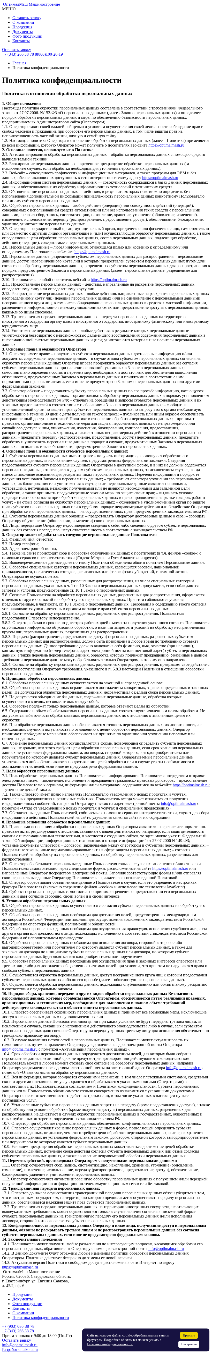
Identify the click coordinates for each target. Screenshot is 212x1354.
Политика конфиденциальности (40, 1317)
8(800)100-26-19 (49, 54)
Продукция (22, 27)
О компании (23, 22)
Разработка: (20, 1349)
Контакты (21, 41)
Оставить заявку (26, 17)
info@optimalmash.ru (178, 803)
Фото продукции (27, 36)
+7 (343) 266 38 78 (18, 1331)
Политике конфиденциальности (110, 1344)
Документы (22, 31)
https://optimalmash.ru (166, 145)
